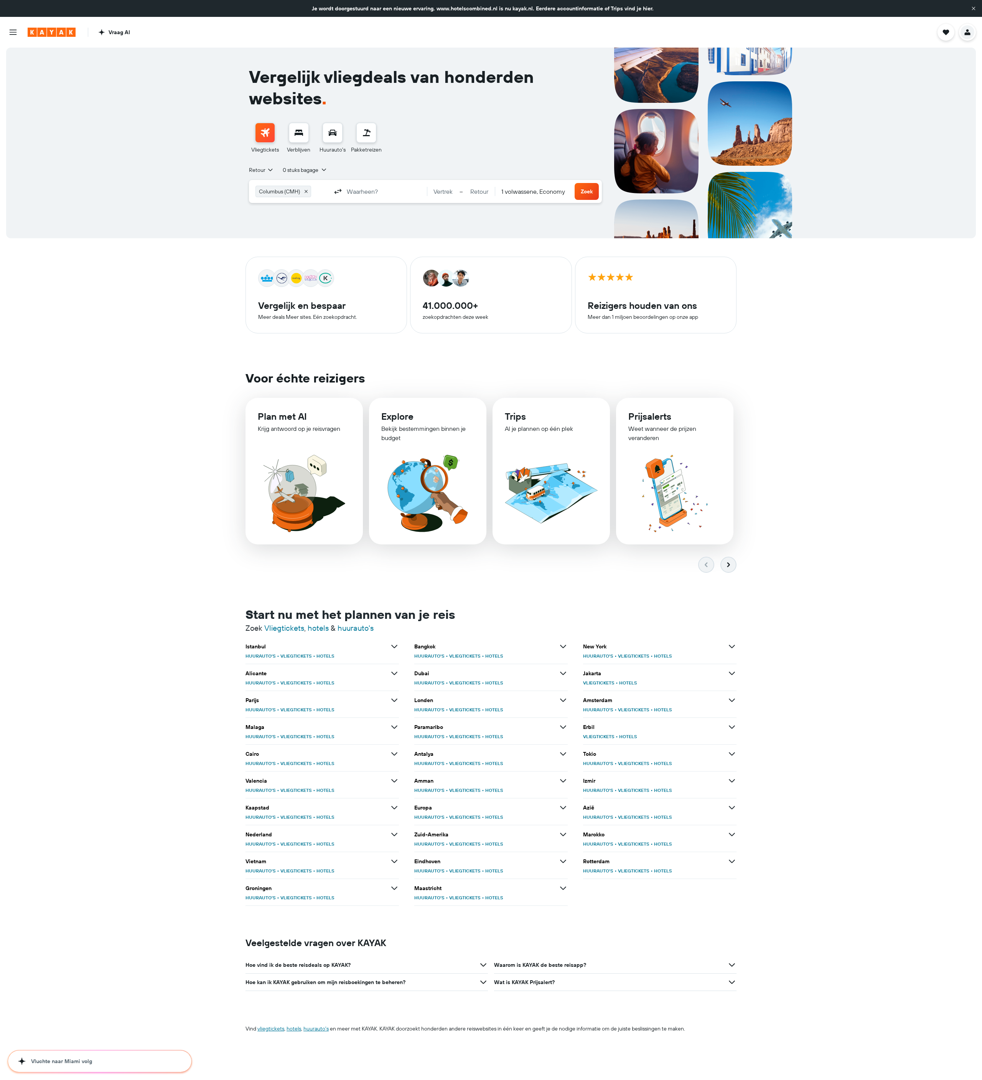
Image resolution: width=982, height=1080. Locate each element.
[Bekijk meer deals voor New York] (731, 646)
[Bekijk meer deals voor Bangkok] (563, 646)
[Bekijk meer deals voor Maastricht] (563, 888)
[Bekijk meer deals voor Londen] (563, 700)
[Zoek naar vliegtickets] (265, 133)
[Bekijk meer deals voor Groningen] (394, 888)
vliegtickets (270, 1028)
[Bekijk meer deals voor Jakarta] (731, 673)
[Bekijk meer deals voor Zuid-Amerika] (563, 834)
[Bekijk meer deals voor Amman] (563, 780)
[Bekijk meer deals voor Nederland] (394, 834)
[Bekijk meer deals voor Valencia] (394, 780)
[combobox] (261, 170)
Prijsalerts (649, 416)
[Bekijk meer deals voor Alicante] (394, 673)
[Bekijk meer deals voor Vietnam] (394, 861)
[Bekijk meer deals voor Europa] (563, 807)
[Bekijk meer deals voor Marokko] (731, 834)
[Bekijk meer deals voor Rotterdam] (731, 861)
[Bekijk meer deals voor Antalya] (563, 753)
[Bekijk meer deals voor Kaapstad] (394, 807)
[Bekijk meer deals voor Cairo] (394, 753)
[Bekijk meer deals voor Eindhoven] (563, 861)
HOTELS (325, 656)
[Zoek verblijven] (299, 133)
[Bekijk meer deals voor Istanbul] (394, 646)
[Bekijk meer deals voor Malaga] (394, 727)
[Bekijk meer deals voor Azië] (731, 807)
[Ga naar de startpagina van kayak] (52, 32)
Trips (515, 416)
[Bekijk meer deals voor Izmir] (731, 780)
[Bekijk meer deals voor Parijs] (394, 700)
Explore (397, 416)
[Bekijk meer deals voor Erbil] (731, 727)
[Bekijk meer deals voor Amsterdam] (731, 700)
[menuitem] (265, 138)
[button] (973, 8)
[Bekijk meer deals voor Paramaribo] (563, 727)
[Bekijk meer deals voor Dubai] (563, 673)
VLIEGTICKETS (296, 656)
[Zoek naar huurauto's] (333, 133)
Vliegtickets (284, 628)
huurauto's (356, 628)
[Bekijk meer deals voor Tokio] (731, 753)
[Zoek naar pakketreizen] (366, 133)
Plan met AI (282, 416)
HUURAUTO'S (261, 656)
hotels (318, 628)
